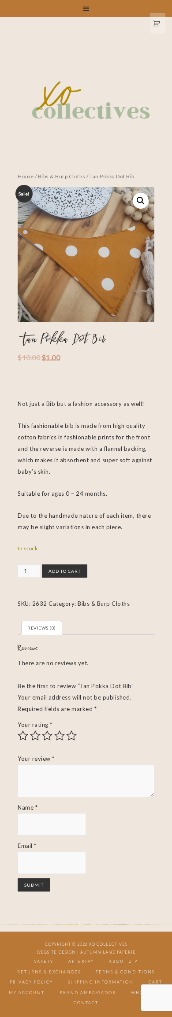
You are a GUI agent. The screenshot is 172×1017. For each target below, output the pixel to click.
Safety (43, 961)
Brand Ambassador (88, 992)
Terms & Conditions (125, 971)
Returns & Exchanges (49, 971)
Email (27, 845)
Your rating (35, 724)
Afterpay (81, 961)
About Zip (123, 961)
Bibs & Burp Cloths (62, 176)
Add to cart (65, 571)
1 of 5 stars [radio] (23, 735)
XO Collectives (86, 101)
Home (26, 176)
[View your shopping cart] (158, 23)
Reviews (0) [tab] (41, 627)
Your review (36, 758)
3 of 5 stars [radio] (47, 735)
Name (27, 807)
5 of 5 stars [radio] (71, 735)
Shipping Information (101, 982)
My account (27, 992)
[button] (141, 201)
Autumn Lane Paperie (108, 952)
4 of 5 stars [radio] (59, 735)
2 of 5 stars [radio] (35, 735)
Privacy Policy (31, 982)
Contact (86, 1002)
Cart (155, 982)
